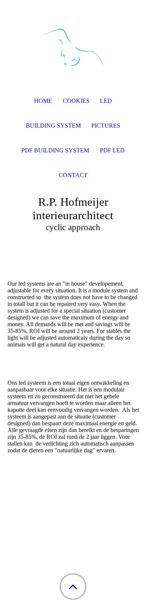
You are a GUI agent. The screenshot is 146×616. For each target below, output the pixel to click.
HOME (43, 101)
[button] (73, 586)
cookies (76, 101)
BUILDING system (53, 125)
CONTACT (73, 175)
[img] (73, 47)
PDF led (112, 150)
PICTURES (105, 125)
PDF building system (55, 150)
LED (106, 101)
